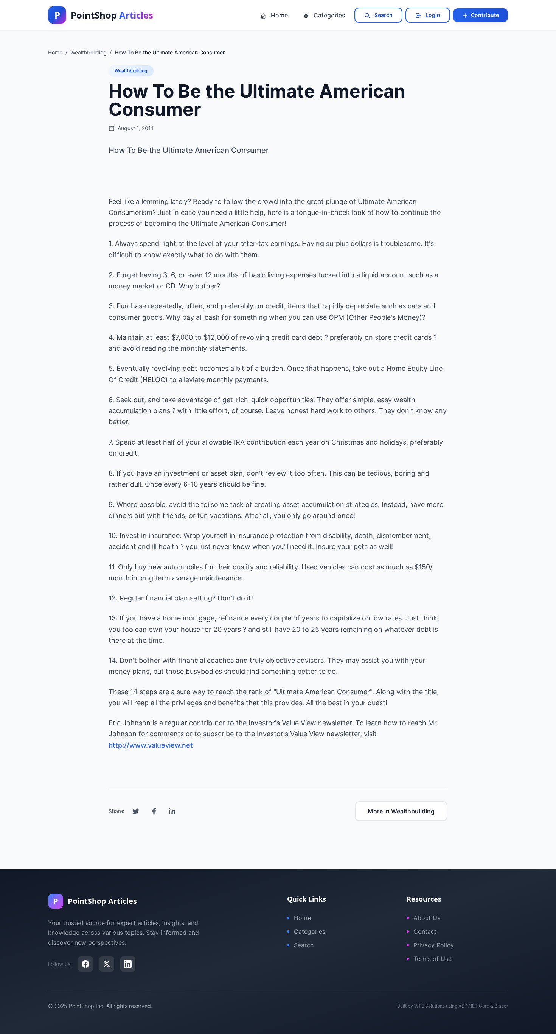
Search (383, 15)
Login (432, 15)
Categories (328, 15)
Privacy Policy (433, 945)
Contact (424, 931)
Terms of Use (432, 958)
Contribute (484, 15)
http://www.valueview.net (151, 745)
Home (278, 15)
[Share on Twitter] (136, 811)
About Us (426, 918)
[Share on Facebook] (154, 811)
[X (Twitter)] (106, 964)
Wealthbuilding (131, 70)
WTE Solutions (429, 1006)
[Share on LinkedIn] (172, 811)
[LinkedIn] (127, 964)
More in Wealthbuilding (401, 811)
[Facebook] (85, 964)
